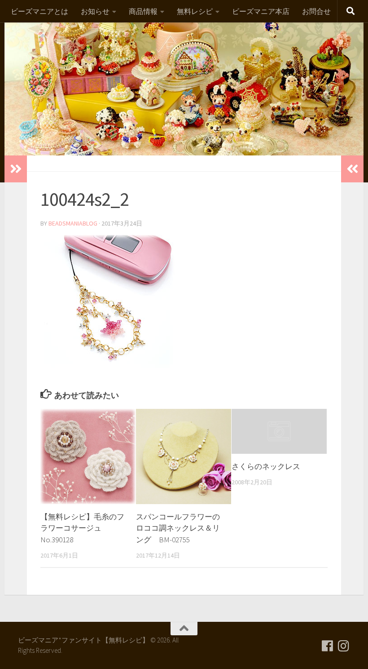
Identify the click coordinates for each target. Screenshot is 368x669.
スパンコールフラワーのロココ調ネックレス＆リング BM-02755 (178, 528)
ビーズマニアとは (39, 11)
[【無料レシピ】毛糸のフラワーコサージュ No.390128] (88, 456)
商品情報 (143, 11)
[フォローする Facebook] (327, 646)
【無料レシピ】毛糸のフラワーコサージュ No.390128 (82, 528)
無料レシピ (195, 11)
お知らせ (95, 11)
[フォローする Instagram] (343, 646)
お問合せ (316, 11)
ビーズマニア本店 (260, 11)
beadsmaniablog (72, 223)
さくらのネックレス (266, 466)
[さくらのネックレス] (279, 431)
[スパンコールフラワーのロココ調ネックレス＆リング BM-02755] (183, 456)
